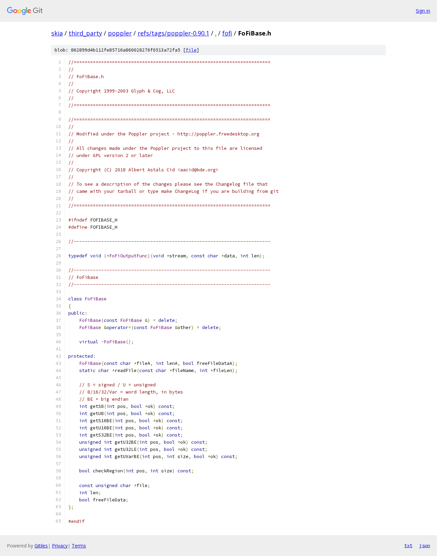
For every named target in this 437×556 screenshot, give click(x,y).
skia (57, 33)
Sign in (423, 11)
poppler (120, 33)
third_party (85, 33)
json (424, 545)
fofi (227, 33)
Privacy (60, 545)
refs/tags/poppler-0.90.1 (173, 33)
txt (408, 545)
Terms (79, 545)
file (191, 50)
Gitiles (41, 545)
